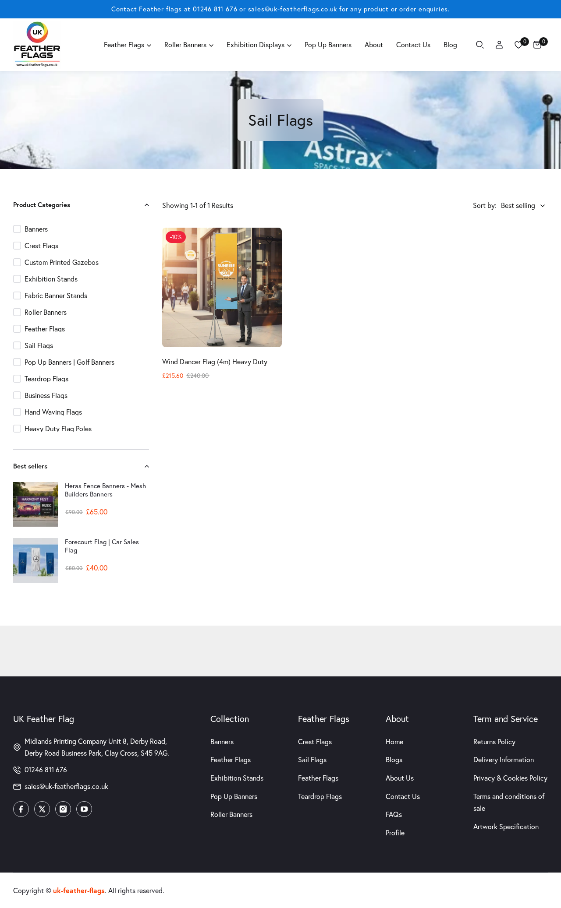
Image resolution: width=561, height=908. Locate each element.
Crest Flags (315, 741)
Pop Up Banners (233, 796)
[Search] (480, 45)
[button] (143, 205)
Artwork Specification (506, 826)
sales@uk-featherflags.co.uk (292, 9)
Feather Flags (230, 759)
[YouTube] (84, 809)
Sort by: (485, 205)
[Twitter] (42, 809)
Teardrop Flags (320, 796)
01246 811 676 (215, 9)
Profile (395, 832)
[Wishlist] (518, 45)
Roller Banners (231, 814)
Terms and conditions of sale (508, 802)
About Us (400, 778)
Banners (222, 741)
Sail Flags (312, 759)
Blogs (394, 759)
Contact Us (403, 796)
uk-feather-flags (79, 890)
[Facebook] (21, 809)
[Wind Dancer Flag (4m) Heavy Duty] (222, 287)
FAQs (394, 814)
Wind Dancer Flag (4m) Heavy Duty (214, 361)
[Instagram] (63, 809)
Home (394, 741)
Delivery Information (503, 759)
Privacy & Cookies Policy (510, 778)
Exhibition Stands (236, 778)
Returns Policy (494, 741)
